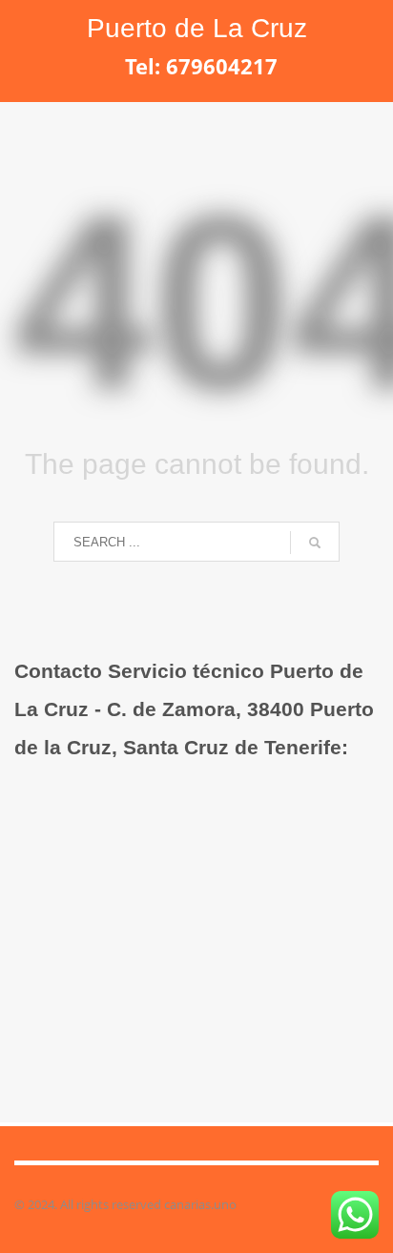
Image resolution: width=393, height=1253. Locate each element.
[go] (315, 543)
